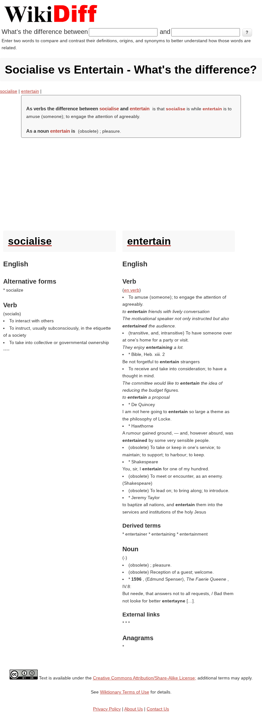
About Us (133, 708)
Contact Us (158, 708)
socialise (8, 91)
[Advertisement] (131, 182)
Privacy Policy (107, 708)
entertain (30, 91)
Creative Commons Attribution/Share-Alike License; (144, 677)
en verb (131, 290)
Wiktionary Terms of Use (124, 692)
